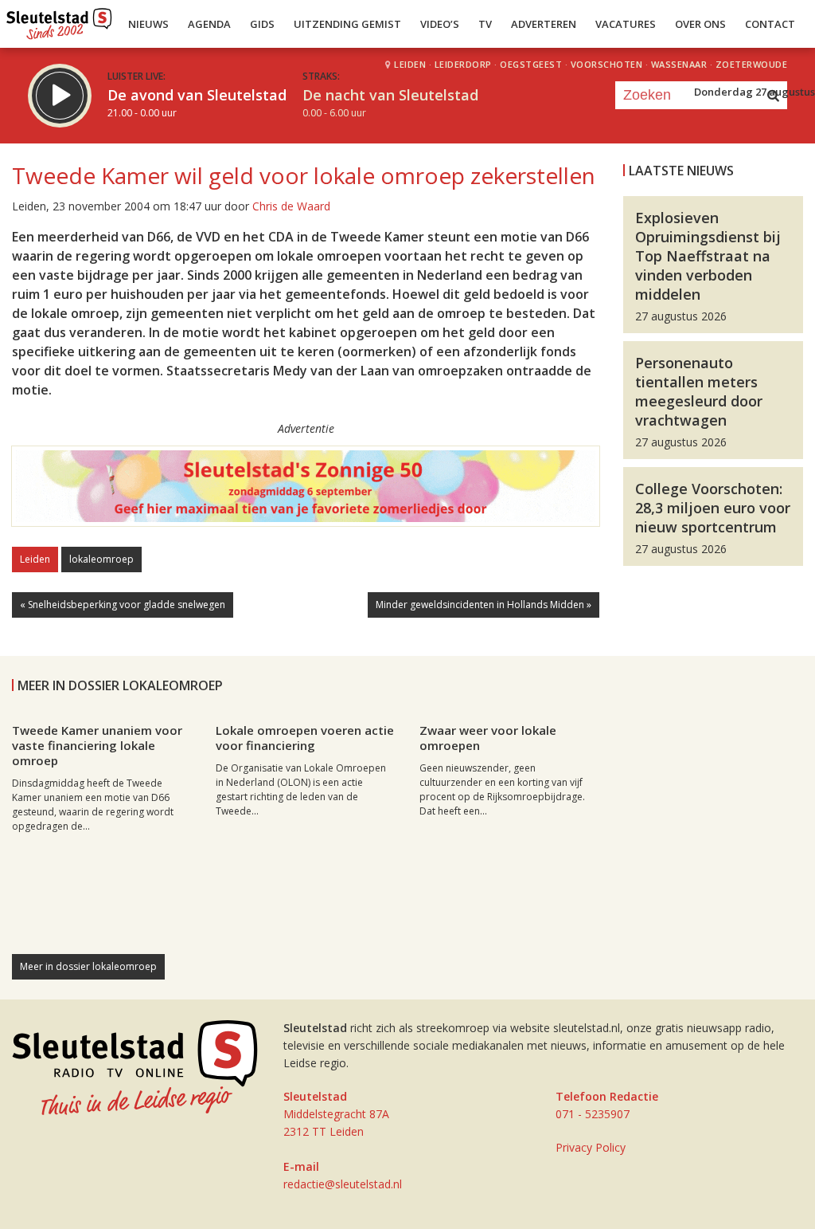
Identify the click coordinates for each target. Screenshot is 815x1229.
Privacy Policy (591, 1147)
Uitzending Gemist (347, 24)
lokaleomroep (101, 559)
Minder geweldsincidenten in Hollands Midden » (483, 604)
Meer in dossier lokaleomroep (88, 966)
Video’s (439, 24)
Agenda (209, 24)
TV (485, 24)
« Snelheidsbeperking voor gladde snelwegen (122, 604)
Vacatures (625, 24)
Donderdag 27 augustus (754, 91)
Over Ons (700, 24)
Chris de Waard (291, 206)
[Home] (59, 20)
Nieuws (148, 24)
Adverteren (543, 24)
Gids (262, 24)
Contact (770, 24)
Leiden (35, 559)
